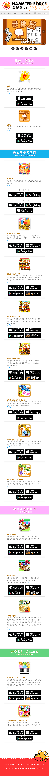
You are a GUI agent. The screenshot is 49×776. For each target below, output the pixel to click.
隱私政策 (41, 764)
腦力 (15, 13)
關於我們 (28, 13)
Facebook (20, 764)
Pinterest (8, 764)
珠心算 (3, 13)
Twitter (14, 764)
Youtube (27, 764)
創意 (21, 13)
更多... (10, 93)
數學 (9, 13)
